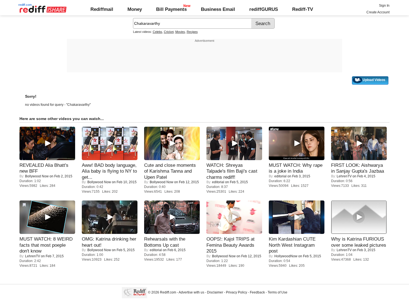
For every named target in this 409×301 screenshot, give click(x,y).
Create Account (378, 12)
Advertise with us (191, 292)
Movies (180, 31)
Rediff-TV (302, 9)
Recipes (192, 31)
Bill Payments (171, 9)
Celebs (157, 31)
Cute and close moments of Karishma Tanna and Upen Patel (170, 171)
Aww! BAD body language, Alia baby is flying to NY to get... (109, 171)
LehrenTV (344, 176)
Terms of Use (277, 292)
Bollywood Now (37, 176)
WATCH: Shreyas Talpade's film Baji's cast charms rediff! (231, 171)
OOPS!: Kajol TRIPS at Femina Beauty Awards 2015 (230, 244)
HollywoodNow (285, 256)
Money (134, 9)
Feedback (257, 292)
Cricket (169, 31)
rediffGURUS (263, 9)
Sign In (384, 6)
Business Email (218, 9)
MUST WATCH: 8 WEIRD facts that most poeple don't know (46, 244)
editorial (218, 182)
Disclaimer (215, 292)
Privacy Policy (236, 292)
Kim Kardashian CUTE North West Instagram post (292, 244)
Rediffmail (101, 9)
